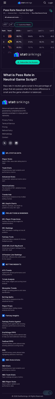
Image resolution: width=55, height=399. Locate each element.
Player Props (7, 306)
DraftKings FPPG (9, 332)
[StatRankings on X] (4, 143)
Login (50, 3)
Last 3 (40, 31)
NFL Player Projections (11, 219)
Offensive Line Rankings (12, 255)
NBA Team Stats (8, 375)
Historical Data (8, 186)
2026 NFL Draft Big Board (12, 246)
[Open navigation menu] (4, 2)
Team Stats (7, 168)
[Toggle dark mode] (47, 393)
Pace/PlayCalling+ (24, 13)
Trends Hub (6, 195)
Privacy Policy (7, 120)
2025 (18, 31)
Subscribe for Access (29, 62)
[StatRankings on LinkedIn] (16, 143)
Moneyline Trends (9, 288)
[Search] (44, 2)
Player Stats (7, 159)
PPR (3, 350)
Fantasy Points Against (11, 322)
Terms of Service (8, 123)
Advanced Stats (12, 13)
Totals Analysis (8, 279)
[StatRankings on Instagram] (10, 143)
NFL (4, 13)
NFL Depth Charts (9, 203)
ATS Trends (7, 270)
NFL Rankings (7, 228)
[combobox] (6, 25)
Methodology (7, 134)
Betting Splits (7, 297)
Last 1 (29, 31)
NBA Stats (6, 366)
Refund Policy (7, 130)
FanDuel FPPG (7, 341)
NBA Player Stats (9, 382)
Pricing (4, 127)
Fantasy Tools (7, 237)
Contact (5, 137)
